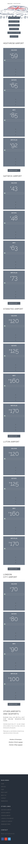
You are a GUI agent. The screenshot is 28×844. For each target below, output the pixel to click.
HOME (2, 783)
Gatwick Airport (14, 21)
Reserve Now (13, 170)
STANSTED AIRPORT (6, 815)
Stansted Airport (14, 25)
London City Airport (14, 32)
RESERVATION (4, 801)
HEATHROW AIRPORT (6, 809)
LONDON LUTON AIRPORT (7, 818)
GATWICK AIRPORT (5, 812)
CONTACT (3, 798)
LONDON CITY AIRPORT (6, 821)
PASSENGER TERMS (5, 824)
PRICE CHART (4, 792)
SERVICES (3, 786)
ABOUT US (3, 795)
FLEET (2, 789)
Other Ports (14, 36)
